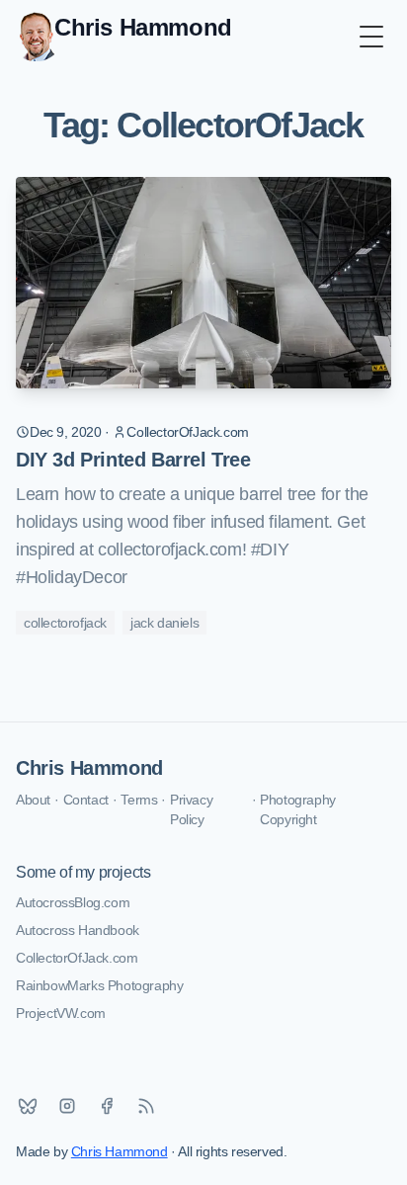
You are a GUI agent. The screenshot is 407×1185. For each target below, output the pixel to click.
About (33, 799)
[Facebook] (106, 1106)
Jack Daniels (164, 623)
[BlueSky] (27, 1106)
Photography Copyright (298, 809)
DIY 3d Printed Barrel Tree (133, 459)
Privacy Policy (191, 809)
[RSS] (146, 1106)
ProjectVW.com (61, 1013)
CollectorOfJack (65, 623)
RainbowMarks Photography (99, 985)
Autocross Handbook (77, 930)
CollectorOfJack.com (76, 958)
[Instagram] (67, 1106)
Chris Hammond (89, 768)
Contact (86, 799)
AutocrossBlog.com (72, 902)
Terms (139, 799)
